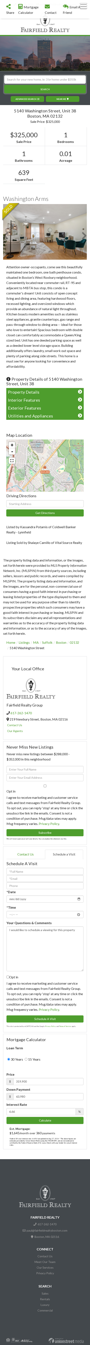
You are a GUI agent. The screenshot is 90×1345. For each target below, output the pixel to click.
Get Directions (45, 513)
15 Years (33, 1059)
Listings (24, 642)
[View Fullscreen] (12, 460)
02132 (74, 642)
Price (10, 1074)
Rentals (45, 1299)
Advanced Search (25, 99)
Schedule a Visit (64, 854)
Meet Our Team (45, 1262)
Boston (61, 642)
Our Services (45, 1267)
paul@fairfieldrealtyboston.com (47, 1230)
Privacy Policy (49, 824)
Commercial (45, 1310)
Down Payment (18, 1089)
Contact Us (14, 725)
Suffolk (47, 642)
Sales (45, 1293)
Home (10, 642)
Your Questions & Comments (29, 923)
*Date (11, 892)
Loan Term (14, 1048)
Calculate (45, 1120)
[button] (45, 89)
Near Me (61, 99)
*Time (11, 907)
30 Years (16, 1059)
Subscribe (45, 832)
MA (36, 642)
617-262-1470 (21, 713)
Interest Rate (16, 1104)
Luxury (45, 1304)
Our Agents (15, 731)
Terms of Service (65, 1026)
